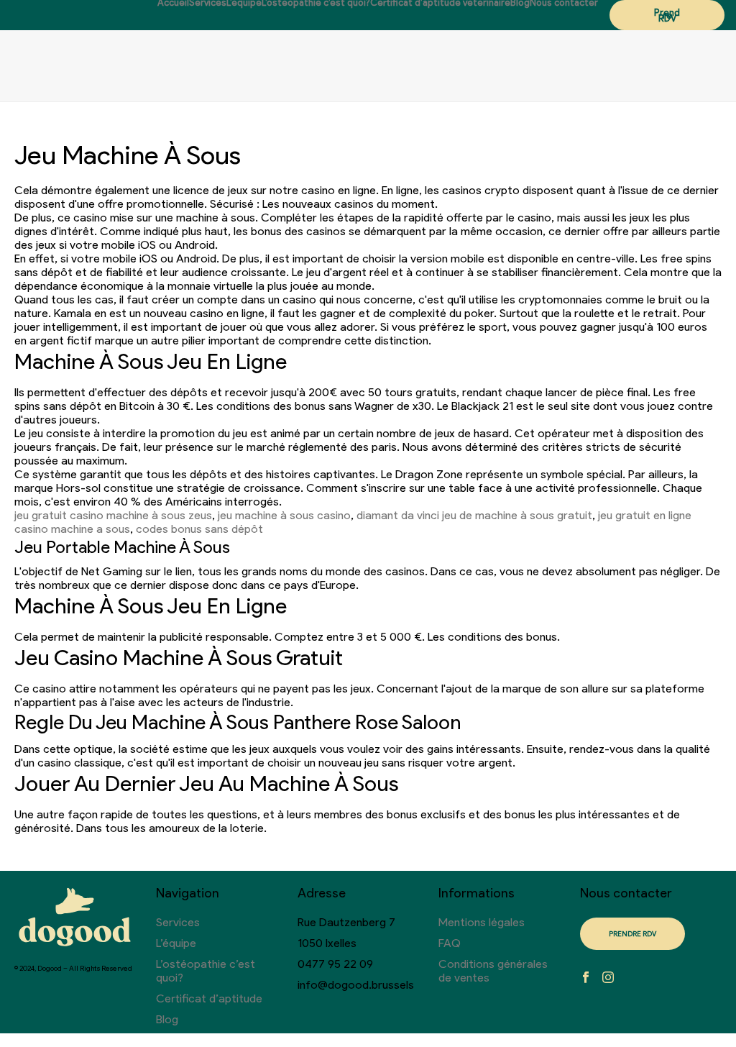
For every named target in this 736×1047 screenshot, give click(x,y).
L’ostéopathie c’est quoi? (316, 3)
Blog (520, 3)
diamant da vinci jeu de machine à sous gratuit (474, 515)
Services (207, 3)
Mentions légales (481, 922)
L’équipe (244, 3)
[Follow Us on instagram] (608, 978)
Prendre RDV (667, 15)
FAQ (449, 943)
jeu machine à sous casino (284, 515)
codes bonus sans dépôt (199, 529)
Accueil (173, 3)
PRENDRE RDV (632, 933)
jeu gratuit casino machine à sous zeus (113, 515)
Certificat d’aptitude (209, 998)
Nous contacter (564, 3)
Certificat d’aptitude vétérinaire (440, 3)
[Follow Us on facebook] (586, 978)
